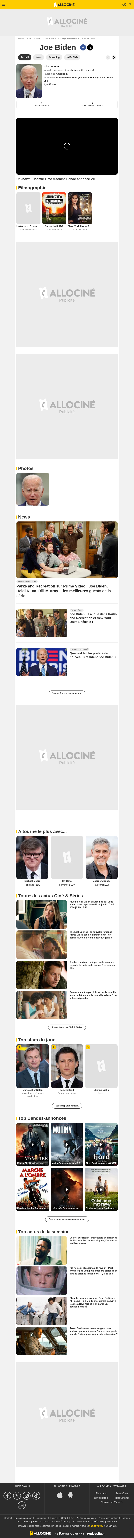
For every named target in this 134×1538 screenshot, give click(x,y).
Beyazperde (101, 1497)
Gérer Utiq (99, 1521)
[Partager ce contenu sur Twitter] (90, 47)
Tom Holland (67, 1090)
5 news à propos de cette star (67, 693)
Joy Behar (67, 881)
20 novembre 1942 (67, 77)
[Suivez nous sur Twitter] (17, 1496)
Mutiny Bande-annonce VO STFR (67, 1163)
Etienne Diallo (101, 1090)
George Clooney (101, 881)
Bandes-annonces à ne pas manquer (67, 1219)
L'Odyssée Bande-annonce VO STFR (67, 1208)
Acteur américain (50, 38)
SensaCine (121, 1493)
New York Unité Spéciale (80, 226)
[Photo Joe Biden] (32, 489)
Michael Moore (32, 881)
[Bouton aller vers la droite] (114, 57)
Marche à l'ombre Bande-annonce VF (33, 1208)
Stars (29, 38)
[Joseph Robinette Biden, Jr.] (29, 81)
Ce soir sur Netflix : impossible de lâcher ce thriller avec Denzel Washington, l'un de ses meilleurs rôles (93, 1240)
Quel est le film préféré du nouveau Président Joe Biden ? (93, 655)
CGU (63, 1518)
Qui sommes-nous (23, 1518)
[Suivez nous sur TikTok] (36, 1496)
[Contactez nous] (22, 1505)
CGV (71, 1518)
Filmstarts (101, 1493)
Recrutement (41, 1518)
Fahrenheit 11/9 (54, 226)
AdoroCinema (121, 1497)
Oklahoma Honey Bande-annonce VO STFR (102, 1208)
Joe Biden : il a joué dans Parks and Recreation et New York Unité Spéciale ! (93, 618)
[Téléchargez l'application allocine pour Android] (72, 1494)
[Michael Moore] (32, 857)
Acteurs (37, 38)
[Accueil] (64, 4)
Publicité (54, 1518)
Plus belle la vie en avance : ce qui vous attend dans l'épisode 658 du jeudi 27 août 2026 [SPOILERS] (92, 904)
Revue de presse (41, 1521)
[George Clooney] (102, 857)
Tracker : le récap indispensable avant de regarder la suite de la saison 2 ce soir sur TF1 (92, 965)
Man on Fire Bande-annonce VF (32, 1163)
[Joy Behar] (67, 857)
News (24, 517)
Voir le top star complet (67, 1106)
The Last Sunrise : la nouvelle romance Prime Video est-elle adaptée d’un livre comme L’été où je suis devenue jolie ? (91, 935)
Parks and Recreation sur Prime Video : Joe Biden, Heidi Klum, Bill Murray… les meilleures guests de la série (63, 591)
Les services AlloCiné (81, 1521)
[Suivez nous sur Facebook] (7, 1496)
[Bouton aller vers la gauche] (108, 57)
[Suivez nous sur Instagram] (27, 1496)
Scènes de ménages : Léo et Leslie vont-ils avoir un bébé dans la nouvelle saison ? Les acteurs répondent (93, 995)
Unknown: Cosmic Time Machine (28, 226)
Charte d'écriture (60, 1521)
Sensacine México (111, 1502)
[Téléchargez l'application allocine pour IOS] (62, 1494)
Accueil (21, 38)
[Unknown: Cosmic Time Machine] (28, 208)
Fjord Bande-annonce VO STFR (101, 1163)
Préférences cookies (108, 1518)
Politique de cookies (86, 1518)
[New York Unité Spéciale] (80, 208)
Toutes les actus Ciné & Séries (67, 1027)
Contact (8, 1518)
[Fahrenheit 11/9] (54, 208)
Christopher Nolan (33, 1090)
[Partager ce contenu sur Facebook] (83, 47)
